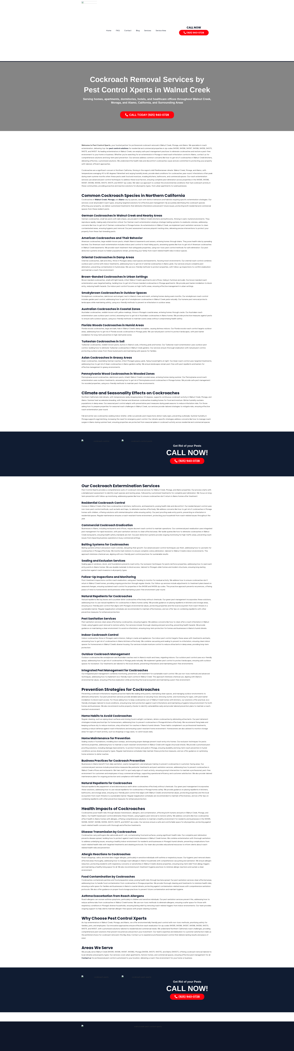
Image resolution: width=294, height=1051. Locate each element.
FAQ (118, 30)
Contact (127, 30)
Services (147, 30)
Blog (138, 30)
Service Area (161, 30)
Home (108, 30)
